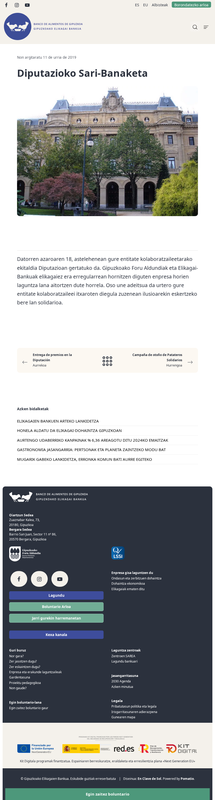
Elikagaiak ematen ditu (127, 589)
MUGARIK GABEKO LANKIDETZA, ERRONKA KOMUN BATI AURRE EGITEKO (84, 459)
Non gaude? (17, 688)
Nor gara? (16, 656)
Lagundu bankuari (124, 661)
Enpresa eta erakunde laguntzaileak (35, 672)
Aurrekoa (52, 360)
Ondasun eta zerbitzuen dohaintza (136, 578)
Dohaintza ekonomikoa (128, 583)
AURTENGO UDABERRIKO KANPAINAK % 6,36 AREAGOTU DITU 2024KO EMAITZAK (92, 440)
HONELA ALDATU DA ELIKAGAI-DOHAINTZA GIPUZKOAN (69, 430)
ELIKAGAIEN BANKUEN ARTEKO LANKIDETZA (58, 421)
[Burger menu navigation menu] (206, 26)
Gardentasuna (19, 677)
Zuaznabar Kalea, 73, (24, 520)
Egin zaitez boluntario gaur (28, 708)
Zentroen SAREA (123, 656)
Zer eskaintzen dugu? (24, 667)
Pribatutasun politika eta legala (134, 706)
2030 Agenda (121, 681)
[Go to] (6, 5)
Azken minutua (122, 686)
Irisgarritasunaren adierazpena (134, 712)
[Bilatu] (195, 26)
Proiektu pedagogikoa (25, 683)
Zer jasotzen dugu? (23, 661)
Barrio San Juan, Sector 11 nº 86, (32, 534)
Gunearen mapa (123, 717)
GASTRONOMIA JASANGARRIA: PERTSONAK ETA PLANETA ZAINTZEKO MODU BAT (91, 449)
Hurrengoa (157, 360)
